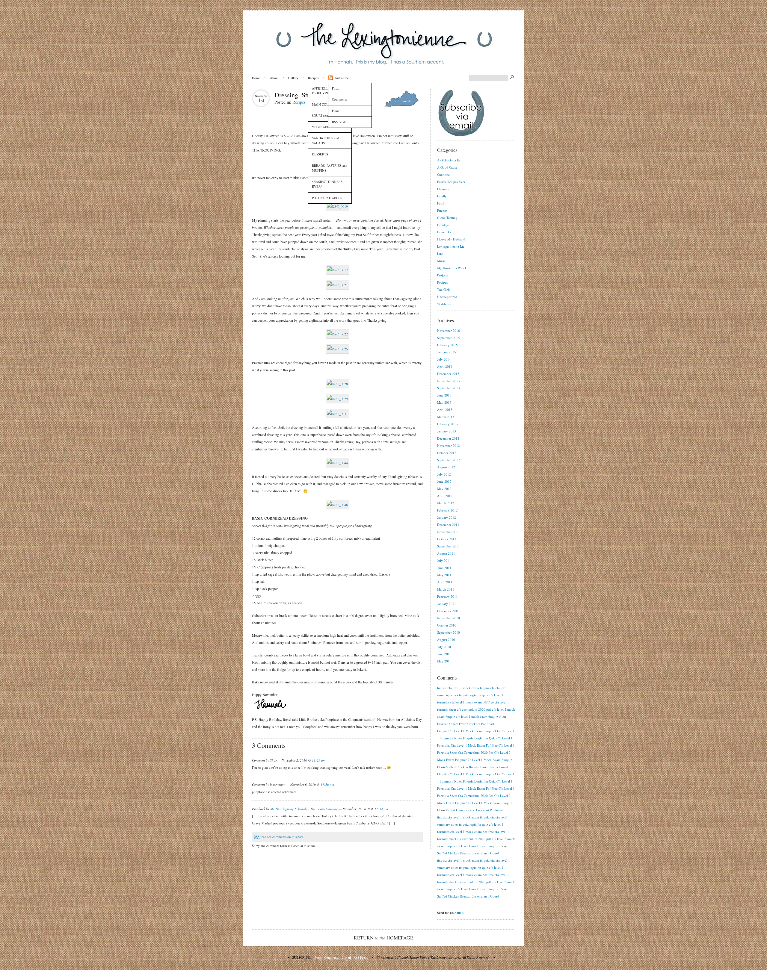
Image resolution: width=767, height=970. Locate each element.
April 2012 (444, 496)
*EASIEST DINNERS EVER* (327, 184)
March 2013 (445, 416)
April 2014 (444, 366)
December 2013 (448, 373)
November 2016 (448, 330)
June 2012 (444, 481)
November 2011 (448, 531)
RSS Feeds (339, 121)
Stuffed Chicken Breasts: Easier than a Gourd (477, 767)
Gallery (293, 77)
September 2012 (448, 460)
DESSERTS (320, 154)
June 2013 (444, 395)
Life (440, 253)
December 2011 (448, 524)
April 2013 (444, 409)
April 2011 (444, 582)
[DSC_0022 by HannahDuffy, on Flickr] (337, 334)
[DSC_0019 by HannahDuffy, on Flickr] (337, 206)
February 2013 (447, 424)
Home (256, 77)
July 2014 (444, 359)
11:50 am (327, 784)
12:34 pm (381, 808)
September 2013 (448, 388)
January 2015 (446, 352)
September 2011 (448, 546)
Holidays (443, 225)
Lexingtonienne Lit (450, 246)
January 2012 (446, 517)
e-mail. (459, 912)
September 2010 (448, 632)
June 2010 (444, 654)
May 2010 (444, 661)
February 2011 (447, 596)
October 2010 (446, 625)
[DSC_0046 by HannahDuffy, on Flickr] (337, 504)
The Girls (443, 289)
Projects (442, 275)
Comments (339, 99)
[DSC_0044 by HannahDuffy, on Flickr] (337, 462)
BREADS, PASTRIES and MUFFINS (330, 168)
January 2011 (446, 603)
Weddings (444, 304)
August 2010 (446, 639)
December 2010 (448, 611)
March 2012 (445, 503)
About (274, 77)
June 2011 (444, 567)
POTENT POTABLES (327, 198)
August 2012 (446, 467)
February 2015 (447, 345)
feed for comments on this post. (279, 836)
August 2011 (446, 553)
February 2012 (447, 510)
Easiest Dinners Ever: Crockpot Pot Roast (465, 723)
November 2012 (448, 445)
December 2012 (448, 438)
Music (441, 260)
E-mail (336, 110)
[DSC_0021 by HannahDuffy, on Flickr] (337, 284)
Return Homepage (383, 937)
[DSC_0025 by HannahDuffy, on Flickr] (337, 348)
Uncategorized (447, 296)
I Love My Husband (451, 239)
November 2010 (448, 618)
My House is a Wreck (452, 268)
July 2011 (444, 560)
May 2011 (444, 575)
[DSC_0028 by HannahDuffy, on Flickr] (337, 383)
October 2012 (446, 452)
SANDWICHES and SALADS (325, 140)
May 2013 (444, 402)
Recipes (313, 77)
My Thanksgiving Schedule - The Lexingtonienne (304, 808)
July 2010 (444, 646)
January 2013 (446, 431)
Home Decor (446, 232)
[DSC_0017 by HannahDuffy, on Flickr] (337, 269)
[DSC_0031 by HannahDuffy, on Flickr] (337, 413)
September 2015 (448, 337)
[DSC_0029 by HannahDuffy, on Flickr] (337, 398)
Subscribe (342, 77)
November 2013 (448, 381)
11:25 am (318, 760)
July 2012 (444, 474)
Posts (335, 88)
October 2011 (446, 539)
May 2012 (444, 488)
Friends (442, 210)
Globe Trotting (447, 217)
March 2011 (445, 589)
